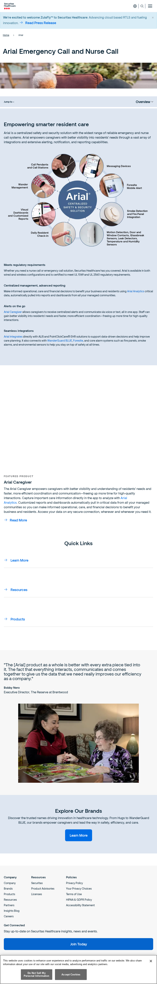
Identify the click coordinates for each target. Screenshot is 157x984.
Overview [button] (143, 102)
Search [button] (142, 6)
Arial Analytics (135, 291)
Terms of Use (74, 894)
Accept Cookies (70, 974)
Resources (10, 899)
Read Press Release (40, 23)
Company (10, 883)
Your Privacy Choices (79, 888)
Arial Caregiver (13, 311)
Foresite (78, 340)
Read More (18, 520)
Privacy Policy (74, 883)
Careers (9, 916)
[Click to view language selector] (135, 6)
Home (6, 35)
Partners (9, 905)
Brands (8, 888)
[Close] (151, 961)
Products (9, 894)
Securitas (37, 883)
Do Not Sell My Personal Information (36, 975)
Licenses (36, 894)
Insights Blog (12, 910)
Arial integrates (13, 336)
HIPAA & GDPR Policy (79, 899)
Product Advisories (42, 888)
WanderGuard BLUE (59, 340)
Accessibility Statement (80, 905)
